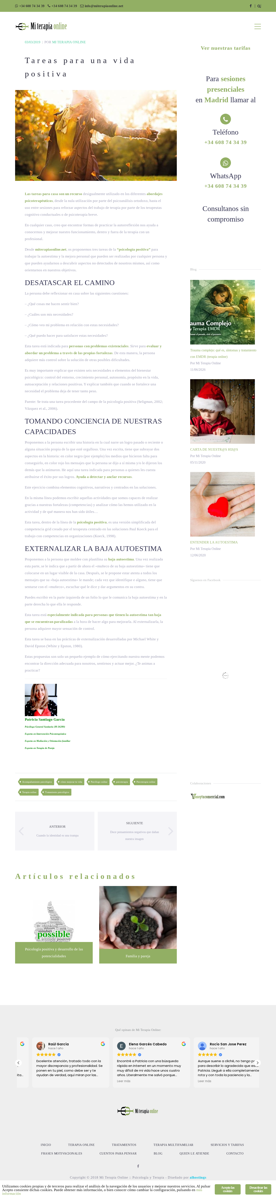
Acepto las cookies (227, 1189)
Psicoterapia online (145, 782)
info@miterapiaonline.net (104, 6)
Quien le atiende (194, 1153)
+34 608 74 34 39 (32, 6)
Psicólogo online (99, 782)
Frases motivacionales (61, 1153)
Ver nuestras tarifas (226, 48)
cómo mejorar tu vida (71, 782)
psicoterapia (122, 782)
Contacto (234, 1153)
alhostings (198, 1177)
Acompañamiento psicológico (37, 782)
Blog (158, 1153)
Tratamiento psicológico (57, 792)
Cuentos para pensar (118, 1153)
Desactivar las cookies (258, 1189)
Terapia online (29, 792)
